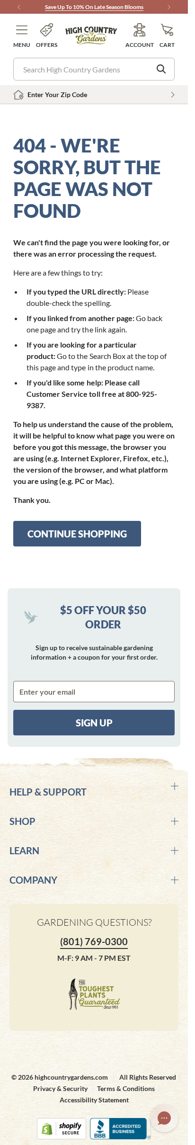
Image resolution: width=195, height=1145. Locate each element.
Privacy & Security (60, 1088)
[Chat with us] (164, 1118)
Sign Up (94, 722)
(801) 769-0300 (94, 941)
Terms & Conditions (126, 1088)
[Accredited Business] (120, 1128)
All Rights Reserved (147, 1077)
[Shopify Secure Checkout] (61, 1128)
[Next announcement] (169, 7)
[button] (21, 36)
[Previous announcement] (19, 7)
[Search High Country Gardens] (161, 69)
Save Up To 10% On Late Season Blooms (94, 6)
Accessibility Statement (94, 1100)
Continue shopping (77, 533)
